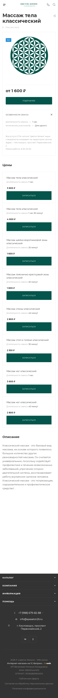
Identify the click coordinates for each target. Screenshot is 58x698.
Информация (11, 593)
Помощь (8, 601)
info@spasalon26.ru (31, 619)
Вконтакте (25, 639)
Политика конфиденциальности (29, 688)
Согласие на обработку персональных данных (29, 683)
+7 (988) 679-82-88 (29, 613)
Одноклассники (33, 639)
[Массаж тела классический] (29, 55)
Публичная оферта (29, 678)
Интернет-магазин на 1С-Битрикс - (29, 663)
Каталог (8, 577)
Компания (9, 585)
